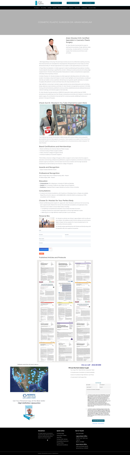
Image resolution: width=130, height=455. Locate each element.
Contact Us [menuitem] (71, 7)
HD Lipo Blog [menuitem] (43, 7)
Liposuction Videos (61, 435)
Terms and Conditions (62, 444)
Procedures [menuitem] (36, 7)
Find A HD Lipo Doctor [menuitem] (62, 7)
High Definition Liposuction (47, 453)
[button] (39, 8)
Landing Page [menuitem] (84, 7)
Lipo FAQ (59, 437)
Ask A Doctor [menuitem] (77, 7)
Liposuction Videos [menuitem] (92, 7)
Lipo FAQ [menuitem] (54, 7)
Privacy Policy (60, 443)
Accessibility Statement (63, 441)
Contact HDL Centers (62, 439)
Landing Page (60, 433)
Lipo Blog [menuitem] (49, 7)
